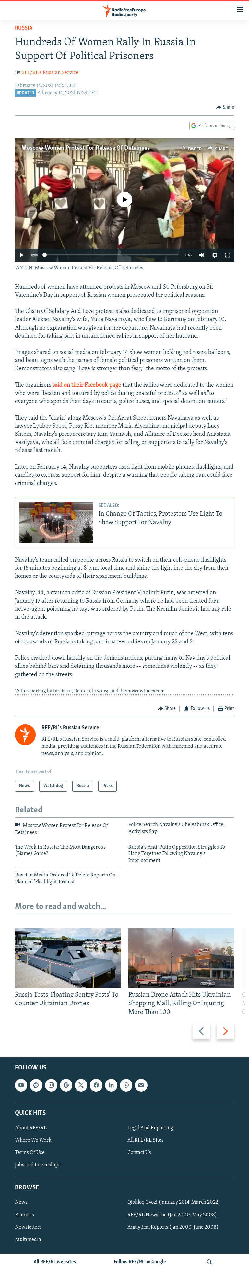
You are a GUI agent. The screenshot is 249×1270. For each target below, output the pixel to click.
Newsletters (28, 1227)
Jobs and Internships (38, 1165)
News (21, 1202)
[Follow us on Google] (66, 1085)
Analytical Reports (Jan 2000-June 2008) (173, 1227)
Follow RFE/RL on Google (140, 1261)
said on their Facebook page (87, 385)
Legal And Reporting (150, 1128)
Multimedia (28, 1239)
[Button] (225, 107)
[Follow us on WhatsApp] (126, 1085)
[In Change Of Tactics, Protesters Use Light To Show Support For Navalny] (56, 522)
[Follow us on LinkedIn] (111, 1085)
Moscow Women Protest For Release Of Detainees (85, 148)
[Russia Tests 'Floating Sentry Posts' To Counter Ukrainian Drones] (68, 958)
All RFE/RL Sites (145, 1140)
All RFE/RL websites (55, 1261)
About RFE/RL (31, 1128)
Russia (23, 28)
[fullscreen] (227, 255)
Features (24, 1214)
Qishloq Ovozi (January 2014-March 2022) (173, 1202)
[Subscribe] (141, 1085)
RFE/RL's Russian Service (49, 72)
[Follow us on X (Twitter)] (81, 1085)
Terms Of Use (30, 1152)
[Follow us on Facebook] (96, 1085)
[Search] (209, 1262)
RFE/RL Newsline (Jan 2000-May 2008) (172, 1214)
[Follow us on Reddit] (36, 1085)
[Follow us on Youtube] (21, 1085)
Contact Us (139, 1152)
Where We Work (33, 1140)
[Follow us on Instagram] (51, 1085)
